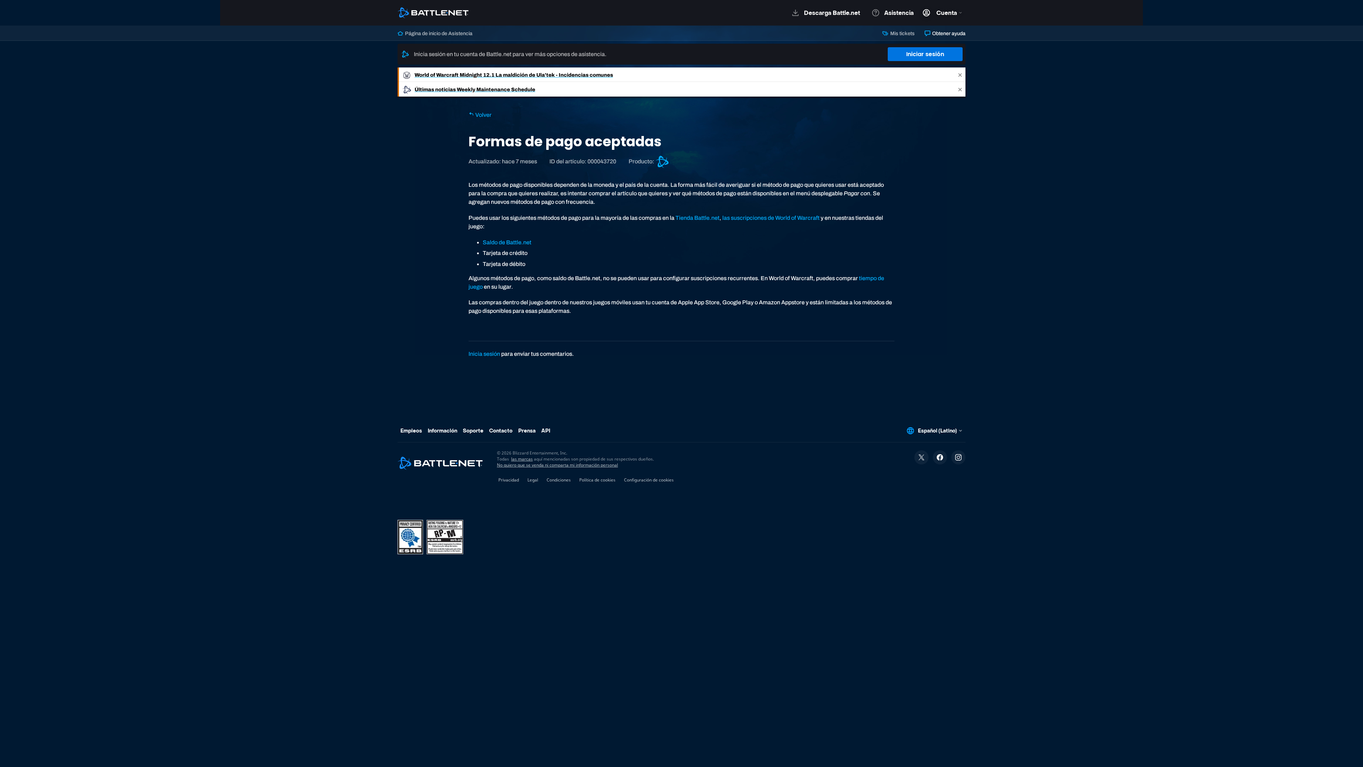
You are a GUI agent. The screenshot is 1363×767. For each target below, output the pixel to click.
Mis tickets (901, 33)
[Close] (960, 74)
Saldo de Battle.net (507, 242)
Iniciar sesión (925, 54)
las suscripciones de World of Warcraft (771, 218)
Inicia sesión (484, 354)
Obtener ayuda (948, 33)
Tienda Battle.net (697, 218)
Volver (483, 115)
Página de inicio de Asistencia (438, 33)
